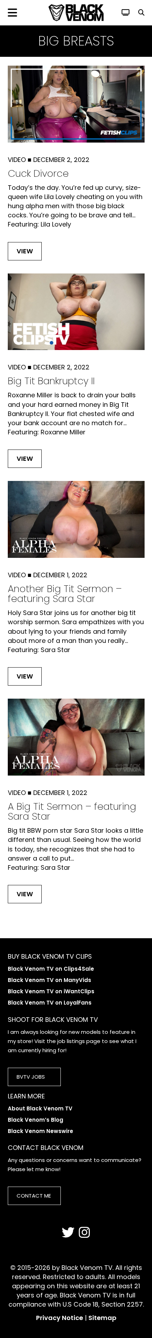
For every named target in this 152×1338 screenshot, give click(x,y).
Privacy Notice (59, 1317)
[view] (126, 12)
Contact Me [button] (34, 1195)
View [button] (25, 251)
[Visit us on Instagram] (84, 1233)
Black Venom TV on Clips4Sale (51, 968)
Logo (76, 12)
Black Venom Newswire (40, 1131)
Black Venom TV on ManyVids (49, 980)
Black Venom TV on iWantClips (51, 991)
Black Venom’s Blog (35, 1119)
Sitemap (102, 1317)
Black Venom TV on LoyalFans (50, 1002)
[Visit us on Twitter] (68, 1233)
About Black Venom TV (40, 1108)
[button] (141, 12)
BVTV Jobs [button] (31, 1076)
